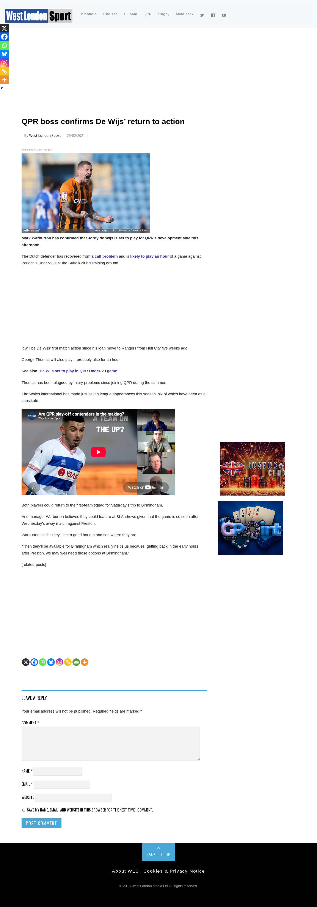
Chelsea (110, 14)
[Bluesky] (51, 662)
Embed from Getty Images (37, 149)
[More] (84, 662)
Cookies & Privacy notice (174, 871)
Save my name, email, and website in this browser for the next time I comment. (90, 810)
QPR (148, 14)
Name (27, 771)
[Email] (76, 662)
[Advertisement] (151, 70)
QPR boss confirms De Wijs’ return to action (103, 121)
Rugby (163, 14)
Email (27, 784)
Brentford (89, 14)
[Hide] (1, 88)
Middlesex (185, 14)
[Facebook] (34, 662)
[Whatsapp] (42, 662)
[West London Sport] (38, 20)
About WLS (125, 871)
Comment (30, 722)
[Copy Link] (68, 662)
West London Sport (45, 135)
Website (28, 797)
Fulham (130, 14)
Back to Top (158, 854)
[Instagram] (59, 662)
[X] (26, 662)
